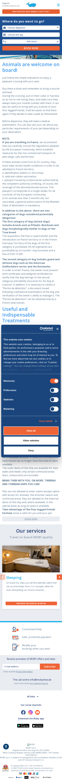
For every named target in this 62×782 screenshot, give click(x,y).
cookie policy (26, 369)
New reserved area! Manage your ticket (31, 11)
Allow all (31, 430)
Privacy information (24, 671)
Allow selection (31, 440)
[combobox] (31, 34)
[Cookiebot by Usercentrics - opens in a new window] (40, 329)
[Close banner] (57, 329)
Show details (46, 421)
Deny (31, 450)
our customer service (39, 683)
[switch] (54, 390)
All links (31, 696)
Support (11, 4)
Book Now (31, 518)
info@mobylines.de (40, 679)
